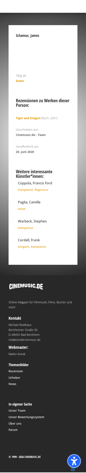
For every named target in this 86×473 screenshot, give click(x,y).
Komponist (25, 190)
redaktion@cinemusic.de (24, 340)
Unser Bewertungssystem (26, 417)
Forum (13, 430)
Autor (20, 81)
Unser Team (17, 410)
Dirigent (23, 247)
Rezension (16, 371)
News (12, 384)
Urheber (14, 378)
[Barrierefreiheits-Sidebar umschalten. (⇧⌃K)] (74, 461)
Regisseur (41, 190)
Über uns (15, 423)
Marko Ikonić (17, 354)
